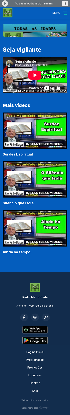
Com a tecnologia (29, 408)
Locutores (35, 375)
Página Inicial (35, 352)
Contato (35, 383)
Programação (35, 359)
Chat (35, 390)
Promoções (35, 367)
